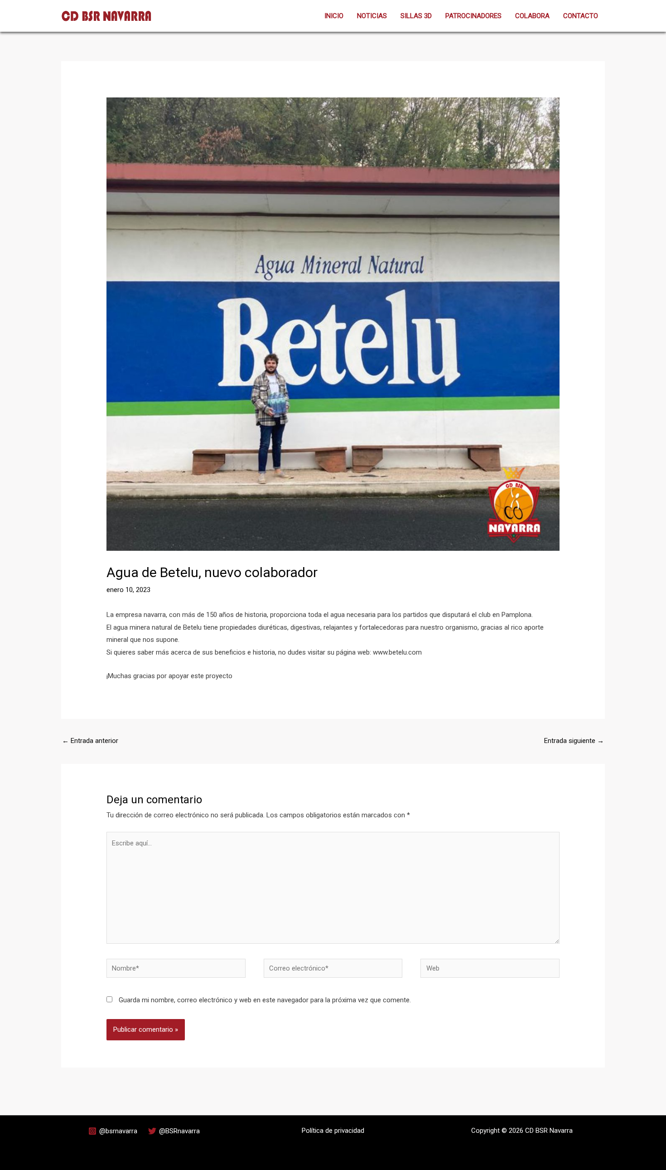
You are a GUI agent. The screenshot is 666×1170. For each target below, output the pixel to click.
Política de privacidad (333, 1130)
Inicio (333, 16)
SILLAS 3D (416, 16)
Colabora (532, 16)
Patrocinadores (473, 16)
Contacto (580, 16)
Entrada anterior (90, 741)
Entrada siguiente (574, 741)
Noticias (372, 16)
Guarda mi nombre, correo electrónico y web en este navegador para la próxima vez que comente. (265, 1000)
